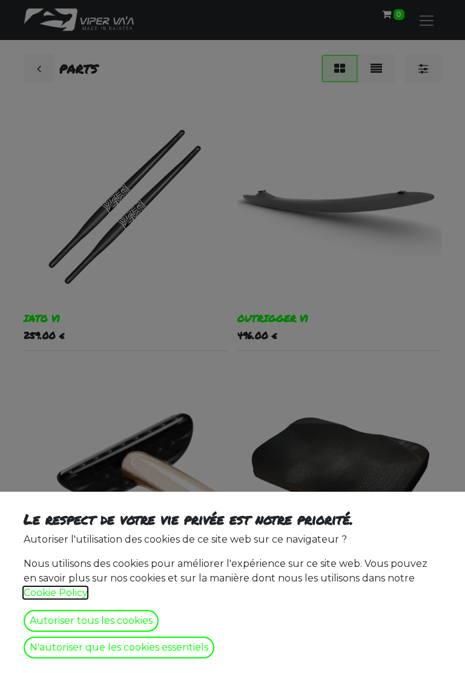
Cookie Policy (55, 592)
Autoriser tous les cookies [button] (91, 620)
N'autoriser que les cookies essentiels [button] (119, 647)
